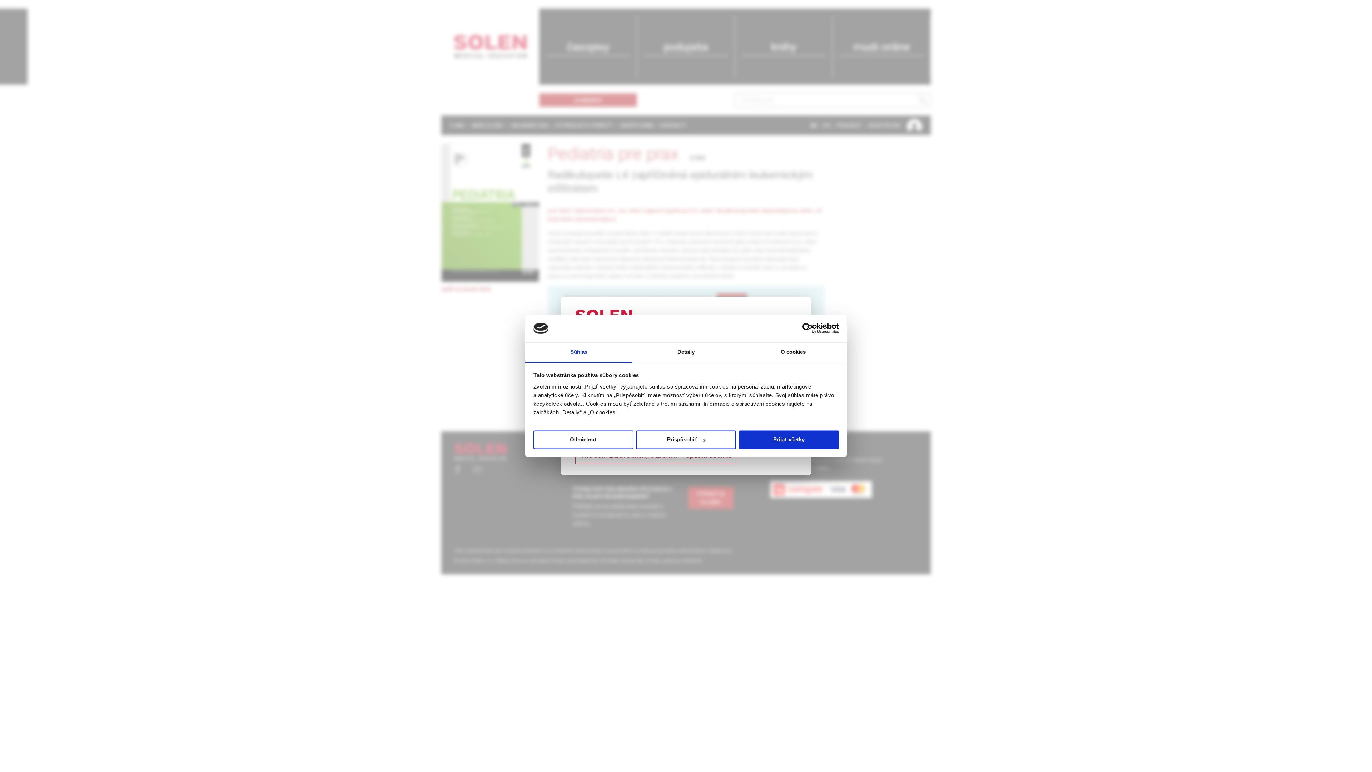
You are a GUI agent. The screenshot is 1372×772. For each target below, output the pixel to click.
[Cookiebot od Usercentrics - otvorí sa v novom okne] (807, 328)
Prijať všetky (789, 440)
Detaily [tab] (686, 352)
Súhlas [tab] (579, 352)
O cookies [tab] (793, 352)
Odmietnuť (583, 440)
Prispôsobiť (682, 440)
